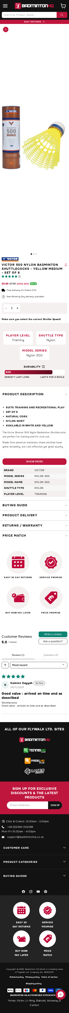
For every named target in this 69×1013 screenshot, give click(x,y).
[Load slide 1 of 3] (31, 254)
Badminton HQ (32, 969)
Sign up (55, 805)
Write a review (53, 634)
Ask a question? (53, 641)
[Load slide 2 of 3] (33, 254)
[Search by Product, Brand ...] (62, 15)
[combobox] (34, 15)
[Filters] (5, 665)
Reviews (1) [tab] (18, 655)
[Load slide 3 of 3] (36, 254)
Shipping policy (34, 983)
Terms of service (49, 977)
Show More (34, 461)
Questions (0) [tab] (51, 655)
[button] (5, 6)
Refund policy (17, 977)
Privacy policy (32, 977)
